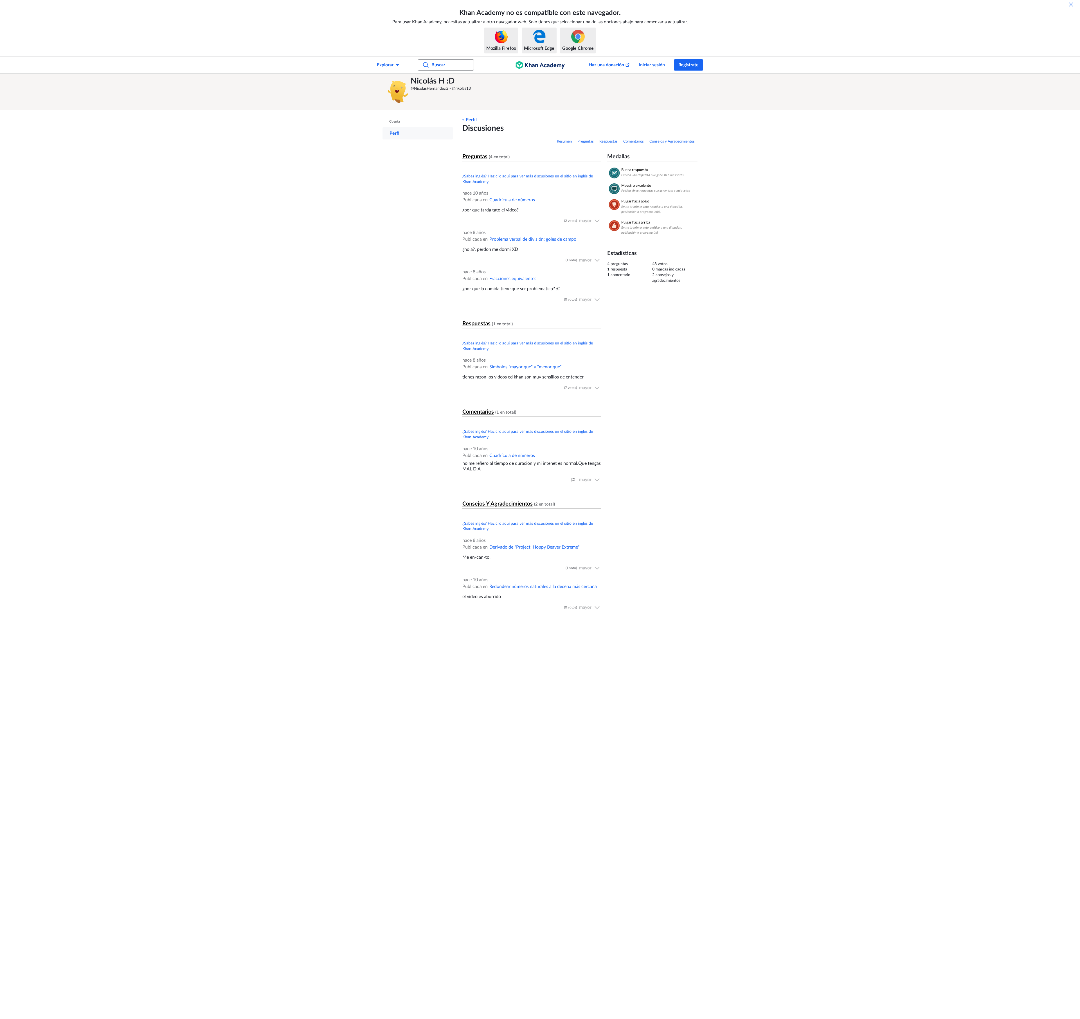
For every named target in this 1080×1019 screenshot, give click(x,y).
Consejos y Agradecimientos (672, 141)
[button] (398, 91)
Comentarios (633, 141)
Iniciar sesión (652, 65)
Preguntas (585, 141)
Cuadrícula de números (512, 200)
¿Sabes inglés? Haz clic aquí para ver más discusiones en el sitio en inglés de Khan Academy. (527, 179)
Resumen (564, 141)
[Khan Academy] (540, 65)
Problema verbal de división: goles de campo (532, 239)
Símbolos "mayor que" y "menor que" (525, 367)
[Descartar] (1071, 4)
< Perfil (469, 120)
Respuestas (608, 141)
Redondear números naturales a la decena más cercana (543, 586)
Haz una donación (606, 65)
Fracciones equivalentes (512, 278)
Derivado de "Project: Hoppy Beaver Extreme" (534, 547)
